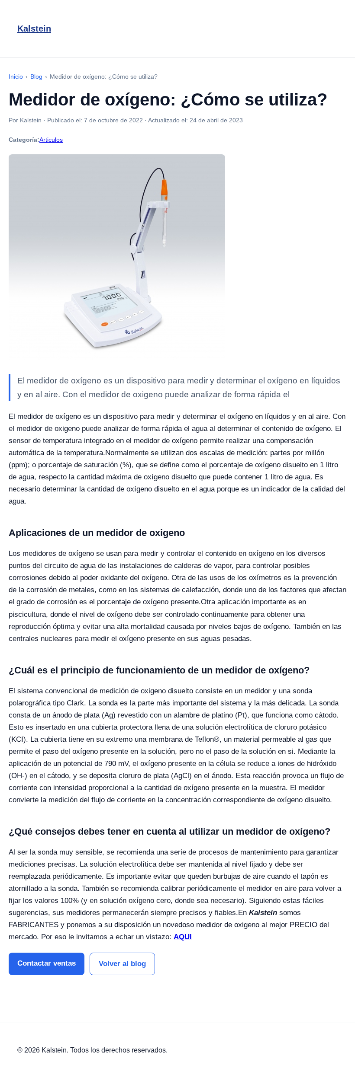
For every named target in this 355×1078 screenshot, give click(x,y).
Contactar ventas (46, 963)
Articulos (51, 139)
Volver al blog (122, 964)
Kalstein (34, 28)
